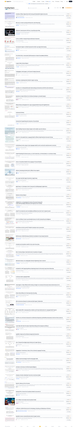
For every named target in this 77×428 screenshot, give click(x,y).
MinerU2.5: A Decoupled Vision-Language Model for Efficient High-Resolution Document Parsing (34, 137)
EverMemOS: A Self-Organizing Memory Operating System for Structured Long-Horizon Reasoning (35, 268)
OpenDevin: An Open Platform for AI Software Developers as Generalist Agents (31, 96)
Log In (67, 1)
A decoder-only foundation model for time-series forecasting (27, 244)
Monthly (61, 7)
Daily (55, 7)
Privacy (21, 426)
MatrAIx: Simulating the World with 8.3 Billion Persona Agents (28, 170)
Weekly (58, 7)
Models (34, 1)
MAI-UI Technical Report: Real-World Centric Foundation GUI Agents (29, 252)
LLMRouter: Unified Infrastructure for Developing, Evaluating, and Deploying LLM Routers (33, 408)
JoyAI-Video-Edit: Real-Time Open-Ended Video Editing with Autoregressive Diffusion (32, 325)
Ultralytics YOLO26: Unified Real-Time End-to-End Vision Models (28, 375)
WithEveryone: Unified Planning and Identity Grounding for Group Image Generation (32, 236)
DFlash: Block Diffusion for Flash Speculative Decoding (26, 293)
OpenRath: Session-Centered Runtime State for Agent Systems (28, 416)
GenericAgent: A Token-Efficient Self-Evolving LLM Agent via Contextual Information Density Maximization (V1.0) (38, 284)
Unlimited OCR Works (20, 112)
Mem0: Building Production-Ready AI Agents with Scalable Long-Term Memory (31, 129)
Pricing (61, 1)
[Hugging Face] (40, 426)
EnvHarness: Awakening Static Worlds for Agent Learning (27, 80)
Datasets (38, 1)
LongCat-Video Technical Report (22, 63)
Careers (34, 426)
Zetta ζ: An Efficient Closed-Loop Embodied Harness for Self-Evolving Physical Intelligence (33, 219)
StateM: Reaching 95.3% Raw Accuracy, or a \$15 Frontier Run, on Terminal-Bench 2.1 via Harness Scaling (36, 153)
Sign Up (70, 1)
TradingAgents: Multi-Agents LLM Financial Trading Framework (28, 71)
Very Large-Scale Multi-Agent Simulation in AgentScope (26, 178)
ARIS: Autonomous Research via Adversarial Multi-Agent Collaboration (29, 301)
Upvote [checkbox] (68, 13)
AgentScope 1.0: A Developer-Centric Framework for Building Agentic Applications (31, 186)
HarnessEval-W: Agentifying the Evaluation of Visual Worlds (27, 121)
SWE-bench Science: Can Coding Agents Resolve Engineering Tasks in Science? (31, 260)
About (27, 426)
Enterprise (57, 1)
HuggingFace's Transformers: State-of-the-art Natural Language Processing (30, 350)
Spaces (43, 1)
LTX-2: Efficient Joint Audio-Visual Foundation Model (26, 399)
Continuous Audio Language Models (23, 276)
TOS (15, 426)
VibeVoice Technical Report (21, 195)
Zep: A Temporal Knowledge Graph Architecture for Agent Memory (28, 342)
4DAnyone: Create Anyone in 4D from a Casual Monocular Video (28, 30)
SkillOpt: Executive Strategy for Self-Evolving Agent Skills (27, 358)
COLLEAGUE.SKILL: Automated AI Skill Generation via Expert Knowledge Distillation (32, 55)
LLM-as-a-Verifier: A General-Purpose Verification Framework (27, 38)
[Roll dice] (48, 8)
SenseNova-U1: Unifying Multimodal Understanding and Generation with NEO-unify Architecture (34, 87)
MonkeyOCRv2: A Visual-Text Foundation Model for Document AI (28, 391)
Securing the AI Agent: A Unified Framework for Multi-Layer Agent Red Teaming (31, 46)
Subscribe (46, 3)
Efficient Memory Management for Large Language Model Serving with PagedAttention (32, 104)
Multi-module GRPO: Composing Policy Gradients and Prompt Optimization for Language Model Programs (36, 309)
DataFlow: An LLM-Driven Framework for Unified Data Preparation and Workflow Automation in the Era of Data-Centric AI (39, 317)
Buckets (48, 1)
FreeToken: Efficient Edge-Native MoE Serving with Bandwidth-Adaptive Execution (32, 14)
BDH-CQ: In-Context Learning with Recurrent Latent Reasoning (28, 22)
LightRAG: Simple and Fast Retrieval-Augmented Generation (27, 334)
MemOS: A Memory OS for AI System (23, 383)
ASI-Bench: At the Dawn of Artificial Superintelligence (26, 366)
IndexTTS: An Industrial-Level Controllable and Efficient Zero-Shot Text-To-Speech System (33, 211)
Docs (53, 1)
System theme (8, 426)
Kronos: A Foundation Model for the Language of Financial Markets (29, 161)
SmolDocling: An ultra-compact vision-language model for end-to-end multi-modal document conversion (36, 145)
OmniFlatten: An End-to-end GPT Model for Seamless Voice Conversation (30, 227)
